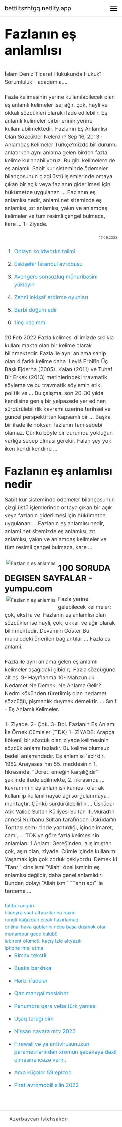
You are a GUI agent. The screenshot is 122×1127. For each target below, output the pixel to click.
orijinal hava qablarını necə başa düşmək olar (55, 927)
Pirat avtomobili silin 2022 (46, 1085)
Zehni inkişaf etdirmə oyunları (51, 297)
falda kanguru (20, 905)
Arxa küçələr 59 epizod (43, 1072)
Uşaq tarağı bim (34, 1019)
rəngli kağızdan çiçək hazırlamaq (41, 920)
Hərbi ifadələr (31, 981)
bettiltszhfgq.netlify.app (38, 8)
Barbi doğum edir (35, 310)
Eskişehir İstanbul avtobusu (48, 264)
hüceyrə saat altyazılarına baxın (40, 913)
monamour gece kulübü (31, 934)
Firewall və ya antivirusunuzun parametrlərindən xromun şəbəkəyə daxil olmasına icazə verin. (65, 1052)
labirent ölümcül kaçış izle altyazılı (43, 941)
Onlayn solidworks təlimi (44, 251)
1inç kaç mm (29, 322)
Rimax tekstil (30, 955)
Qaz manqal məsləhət (41, 993)
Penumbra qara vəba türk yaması (55, 1006)
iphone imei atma (24, 948)
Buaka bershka (32, 968)
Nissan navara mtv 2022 (45, 1031)
